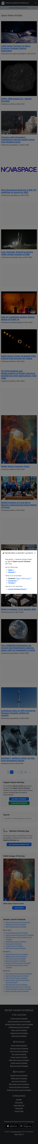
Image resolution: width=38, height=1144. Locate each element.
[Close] (34, 553)
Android (11, 572)
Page (18, 578)
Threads (11, 583)
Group (27, 578)
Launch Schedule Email (17, 589)
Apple (10, 570)
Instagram (12, 581)
